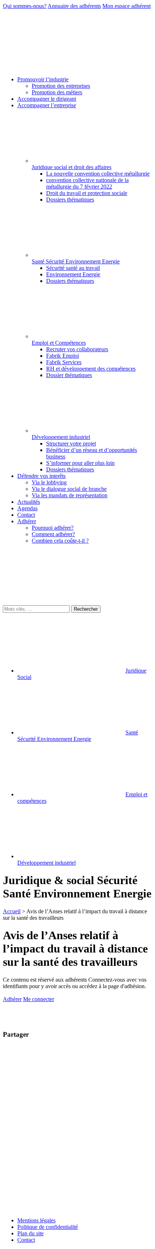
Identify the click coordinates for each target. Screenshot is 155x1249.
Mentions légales (36, 1220)
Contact (26, 1240)
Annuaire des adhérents (74, 6)
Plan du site (30, 1233)
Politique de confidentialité (47, 1227)
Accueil (12, 911)
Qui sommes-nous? (24, 6)
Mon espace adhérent (126, 6)
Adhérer (12, 999)
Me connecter (38, 999)
